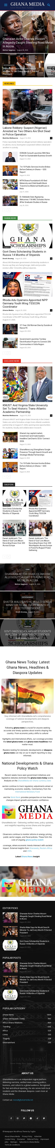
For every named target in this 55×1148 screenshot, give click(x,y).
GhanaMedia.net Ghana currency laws (34, 780)
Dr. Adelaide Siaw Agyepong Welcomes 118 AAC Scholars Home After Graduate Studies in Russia (35, 199)
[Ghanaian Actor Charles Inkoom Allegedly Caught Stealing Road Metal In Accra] (27, 32)
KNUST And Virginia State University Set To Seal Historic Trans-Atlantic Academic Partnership (25, 408)
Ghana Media (8, 310)
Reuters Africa (46, 848)
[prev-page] (4, 210)
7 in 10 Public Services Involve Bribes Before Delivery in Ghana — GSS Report (35, 169)
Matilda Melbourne (10, 138)
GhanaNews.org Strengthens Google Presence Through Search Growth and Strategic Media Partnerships (36, 452)
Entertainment (9, 65)
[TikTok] (37, 1118)
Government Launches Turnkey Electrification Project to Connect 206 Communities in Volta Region (35, 341)
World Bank (15, 797)
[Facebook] (11, 1118)
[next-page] (8, 210)
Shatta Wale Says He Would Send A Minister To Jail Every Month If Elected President (36, 930)
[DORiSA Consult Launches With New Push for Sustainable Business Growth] (10, 157)
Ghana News (27, 856)
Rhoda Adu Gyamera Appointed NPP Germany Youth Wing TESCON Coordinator (25, 303)
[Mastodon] (43, 1118)
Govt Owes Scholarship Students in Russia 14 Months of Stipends (24, 253)
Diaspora (6, 247)
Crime (6, 35)
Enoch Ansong (8, 258)
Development (8, 401)
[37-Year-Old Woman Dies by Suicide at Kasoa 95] (10, 329)
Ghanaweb (34, 848)
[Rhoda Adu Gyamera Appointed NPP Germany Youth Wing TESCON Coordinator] (27, 284)
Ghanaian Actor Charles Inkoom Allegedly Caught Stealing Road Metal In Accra (35, 916)
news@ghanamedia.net (23, 1100)
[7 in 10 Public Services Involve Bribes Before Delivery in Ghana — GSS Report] (10, 170)
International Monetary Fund (27, 792)
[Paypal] (24, 1118)
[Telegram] (30, 1118)
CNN (29, 851)
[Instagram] (17, 1118)
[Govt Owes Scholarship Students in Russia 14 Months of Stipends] (27, 236)
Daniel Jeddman (8, 535)
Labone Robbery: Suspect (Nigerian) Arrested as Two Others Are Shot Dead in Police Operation (26, 131)
